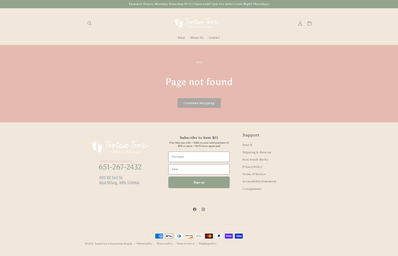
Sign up (199, 182)
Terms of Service (254, 174)
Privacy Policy (252, 167)
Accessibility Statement (260, 181)
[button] (89, 23)
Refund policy (144, 243)
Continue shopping (199, 103)
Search (247, 145)
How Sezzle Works (255, 159)
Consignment (252, 189)
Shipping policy (208, 243)
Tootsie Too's (102, 244)
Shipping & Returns (257, 152)
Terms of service (185, 243)
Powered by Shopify (121, 244)
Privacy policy (165, 243)
